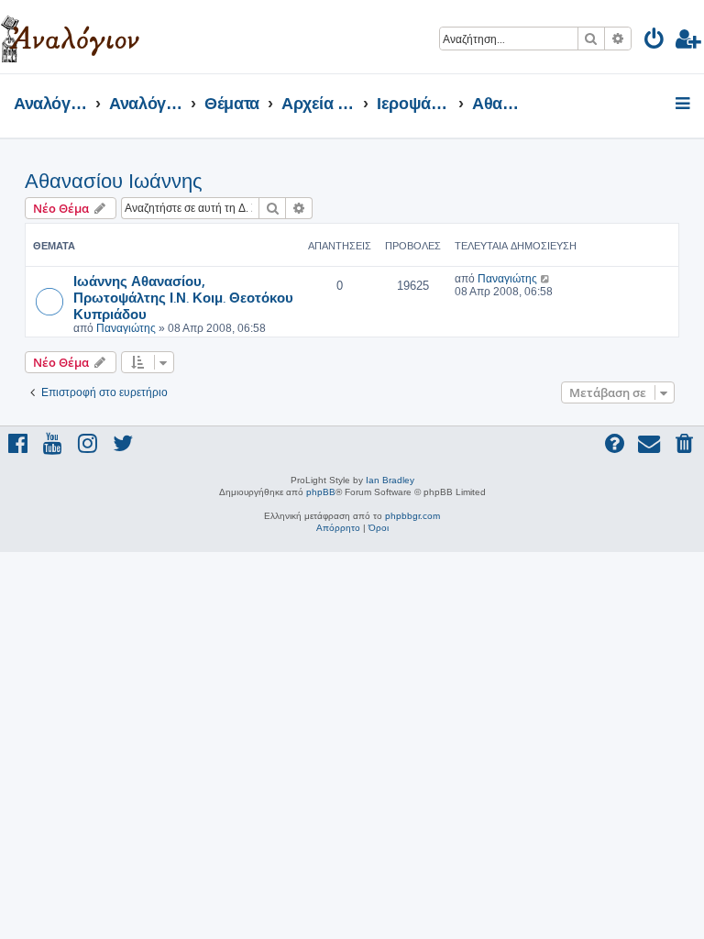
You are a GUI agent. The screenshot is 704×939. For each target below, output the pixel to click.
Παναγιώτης (126, 328)
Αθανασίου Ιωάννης (114, 181)
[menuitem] (655, 42)
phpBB (321, 492)
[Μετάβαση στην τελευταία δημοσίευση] (546, 278)
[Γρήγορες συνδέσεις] (684, 104)
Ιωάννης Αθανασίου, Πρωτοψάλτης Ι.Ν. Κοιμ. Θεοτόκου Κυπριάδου (183, 297)
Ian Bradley (390, 480)
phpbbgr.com (412, 516)
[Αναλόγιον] (70, 36)
